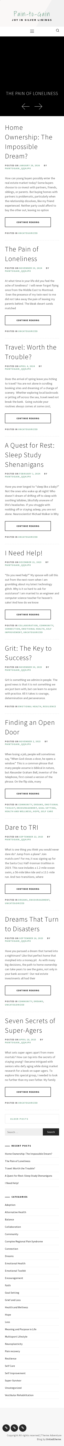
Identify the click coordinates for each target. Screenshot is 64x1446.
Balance (9, 1219)
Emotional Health (33, 628)
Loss (7, 1322)
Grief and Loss (13, 1300)
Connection (12, 628)
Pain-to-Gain (32, 14)
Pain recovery (12, 1351)
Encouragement (27, 807)
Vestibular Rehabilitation (19, 1395)
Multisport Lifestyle (16, 1336)
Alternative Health (15, 1212)
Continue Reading (28, 222)
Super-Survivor (13, 1380)
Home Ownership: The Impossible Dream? (28, 1153)
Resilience (49, 706)
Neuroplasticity (13, 1343)
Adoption (10, 1204)
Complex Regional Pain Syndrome (24, 1241)
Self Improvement (15, 1373)
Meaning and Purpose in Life (20, 1329)
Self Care (47, 811)
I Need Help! (24, 553)
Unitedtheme (53, 1439)
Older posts (19, 1118)
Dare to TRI (21, 827)
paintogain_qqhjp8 (18, 168)
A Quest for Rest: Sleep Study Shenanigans (30, 455)
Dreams (38, 804)
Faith (8, 1285)
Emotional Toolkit (15, 1270)
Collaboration (28, 625)
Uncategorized (28, 233)
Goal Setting (47, 807)
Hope (36, 811)
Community (46, 625)
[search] (58, 30)
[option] (32, 76)
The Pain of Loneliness (32, 93)
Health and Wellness (18, 811)
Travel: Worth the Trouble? (20, 1168)
